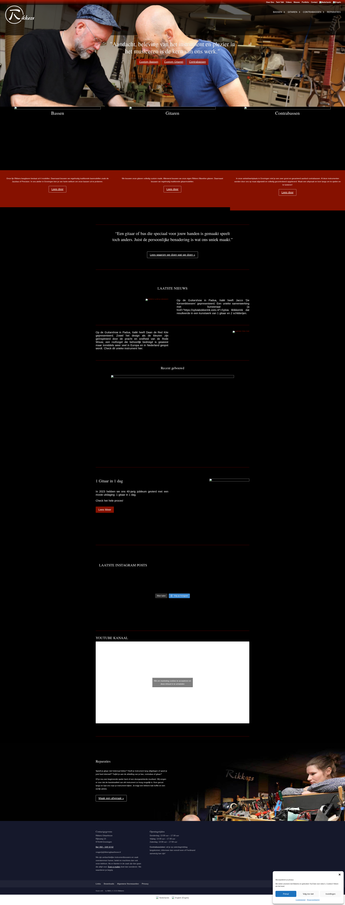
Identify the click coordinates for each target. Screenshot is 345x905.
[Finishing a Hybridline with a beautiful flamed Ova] (192, 580)
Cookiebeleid (301, 900)
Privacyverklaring (313, 900)
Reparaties (334, 12)
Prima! (286, 894)
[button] (339, 874)
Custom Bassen (148, 61)
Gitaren (292, 12)
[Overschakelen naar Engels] (337, 3)
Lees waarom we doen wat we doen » (172, 254)
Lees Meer (104, 509)
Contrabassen (312, 12)
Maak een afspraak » (111, 798)
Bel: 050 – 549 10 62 (104, 847)
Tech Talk (280, 2)
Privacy (145, 884)
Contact (314, 2)
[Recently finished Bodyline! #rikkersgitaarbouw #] (230, 580)
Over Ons (270, 2)
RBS (109, 891)
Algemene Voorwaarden (128, 884)
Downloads (109, 884)
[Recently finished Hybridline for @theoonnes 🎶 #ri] (153, 580)
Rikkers (121, 891)
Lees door (57, 189)
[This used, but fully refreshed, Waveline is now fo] (114, 580)
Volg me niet (308, 894)
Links (98, 884)
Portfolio (305, 2)
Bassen (277, 12)
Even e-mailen (114, 867)
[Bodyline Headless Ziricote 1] (172, 377)
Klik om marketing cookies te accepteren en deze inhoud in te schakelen (172, 682)
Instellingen (330, 894)
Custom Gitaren (173, 61)
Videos (289, 2)
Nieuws (297, 2)
